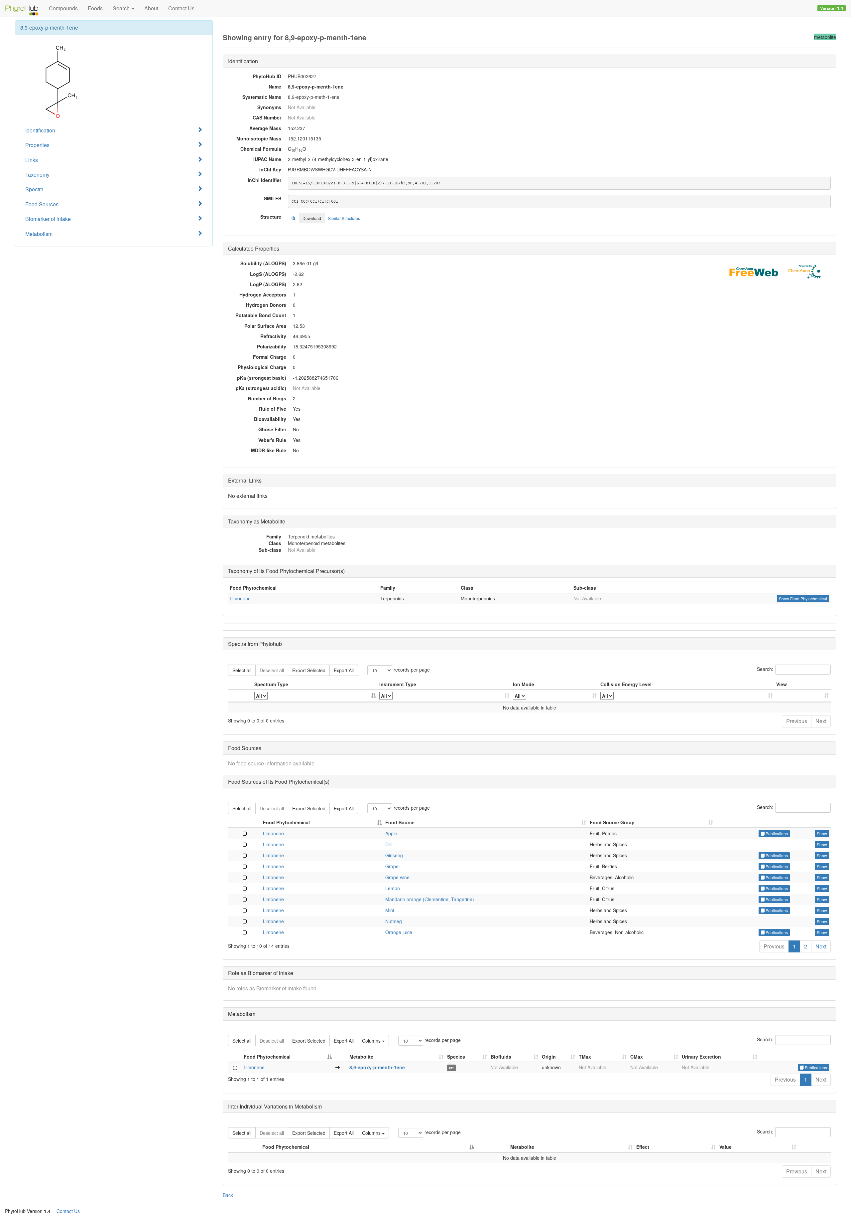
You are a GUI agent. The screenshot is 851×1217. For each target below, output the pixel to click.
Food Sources (42, 204)
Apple (391, 833)
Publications (776, 833)
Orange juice (398, 932)
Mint (389, 910)
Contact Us (181, 8)
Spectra (34, 189)
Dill (388, 844)
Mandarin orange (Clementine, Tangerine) (429, 899)
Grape (392, 866)
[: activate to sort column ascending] (803, 696)
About (151, 8)
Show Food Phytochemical (803, 598)
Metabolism (39, 234)
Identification (40, 130)
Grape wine (397, 877)
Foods (95, 8)
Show (822, 833)
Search (122, 8)
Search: (765, 669)
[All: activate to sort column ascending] (444, 696)
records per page (411, 669)
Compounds (63, 8)
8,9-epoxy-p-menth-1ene (377, 1067)
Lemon (392, 888)
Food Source (400, 822)
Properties (37, 145)
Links (31, 160)
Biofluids (501, 1056)
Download (312, 218)
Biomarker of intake (48, 219)
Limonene (240, 598)
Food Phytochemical (286, 822)
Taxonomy (37, 174)
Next (820, 721)
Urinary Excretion (701, 1056)
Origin (549, 1056)
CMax (636, 1056)
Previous (796, 721)
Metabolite (361, 1056)
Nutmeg (393, 921)
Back (228, 1195)
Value (725, 1146)
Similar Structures (344, 218)
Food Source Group (612, 822)
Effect (642, 1146)
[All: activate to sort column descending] (315, 696)
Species (456, 1056)
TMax (585, 1056)
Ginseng (394, 855)
